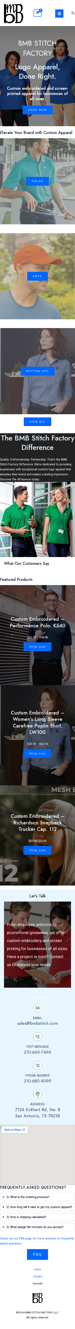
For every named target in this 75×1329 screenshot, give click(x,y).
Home (37, 1269)
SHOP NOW (37, 109)
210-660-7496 (37, 1052)
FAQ (37, 1254)
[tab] (37, 1197)
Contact (37, 1276)
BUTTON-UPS (37, 371)
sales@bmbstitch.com (37, 1023)
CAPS (37, 276)
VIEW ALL (37, 421)
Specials (38, 1283)
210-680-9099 (37, 1081)
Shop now (37, 646)
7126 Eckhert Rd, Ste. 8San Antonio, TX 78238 (37, 1112)
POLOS (37, 181)
